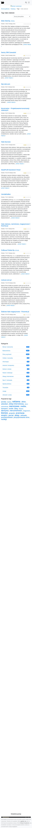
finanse (21, 408)
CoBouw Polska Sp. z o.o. (10, 250)
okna (24, 402)
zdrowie (23, 415)
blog (16, 408)
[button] (26, 2)
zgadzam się (23, 821)
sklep (17, 415)
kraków (9, 402)
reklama (16, 401)
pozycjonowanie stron (22, 417)
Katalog (13, 9)
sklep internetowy (16, 404)
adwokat (4, 404)
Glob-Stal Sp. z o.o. (8, 21)
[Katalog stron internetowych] (2, 2)
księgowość (26, 410)
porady (3, 402)
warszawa (14, 406)
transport (4, 408)
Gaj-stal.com (5, 84)
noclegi (4, 419)
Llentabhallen (6, 194)
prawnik (12, 413)
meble (24, 406)
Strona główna (5, 9)
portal (11, 415)
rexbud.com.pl (6, 280)
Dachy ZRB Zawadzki (8, 52)
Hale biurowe (6, 142)
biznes (4, 413)
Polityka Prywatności (24, 823)
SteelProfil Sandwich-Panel (10, 170)
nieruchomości (16, 410)
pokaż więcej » (9, 78)
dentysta (5, 410)
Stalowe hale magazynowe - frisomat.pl (15, 312)
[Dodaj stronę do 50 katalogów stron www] (16, 6)
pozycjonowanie (7, 417)
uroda (11, 408)
